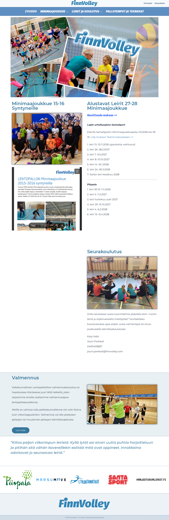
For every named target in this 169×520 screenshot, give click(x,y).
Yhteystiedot (159, 3)
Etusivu (31, 11)
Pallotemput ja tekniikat (125, 11)
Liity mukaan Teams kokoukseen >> (112, 137)
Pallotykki (148, 3)
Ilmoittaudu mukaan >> (102, 115)
